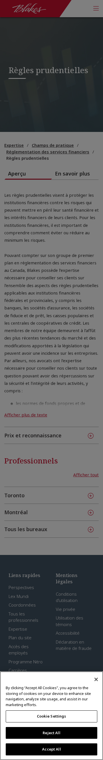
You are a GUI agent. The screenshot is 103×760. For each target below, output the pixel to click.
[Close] (96, 679)
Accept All (51, 749)
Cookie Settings (51, 716)
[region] (51, 715)
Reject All (51, 732)
